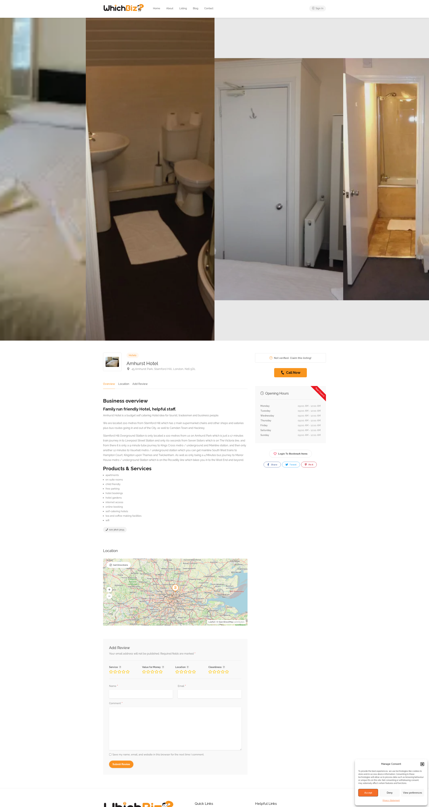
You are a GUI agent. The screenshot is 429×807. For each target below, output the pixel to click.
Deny (390, 792)
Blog (195, 8)
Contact (208, 8)
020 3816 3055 (116, 529)
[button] (422, 764)
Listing (183, 8)
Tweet (292, 464)
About (169, 8)
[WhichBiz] (123, 7)
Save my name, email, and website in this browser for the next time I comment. (158, 754)
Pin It (310, 464)
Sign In (319, 8)
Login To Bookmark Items (293, 453)
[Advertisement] (290, 508)
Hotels (132, 355)
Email (182, 686)
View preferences (412, 792)
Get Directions (120, 565)
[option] (278, 179)
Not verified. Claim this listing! (292, 358)
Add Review (140, 383)
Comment (115, 703)
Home (156, 8)
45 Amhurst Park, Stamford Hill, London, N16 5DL (163, 369)
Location (123, 383)
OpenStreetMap (226, 622)
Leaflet (211, 622)
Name (113, 686)
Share (273, 464)
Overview (109, 383)
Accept (368, 792)
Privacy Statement (391, 800)
